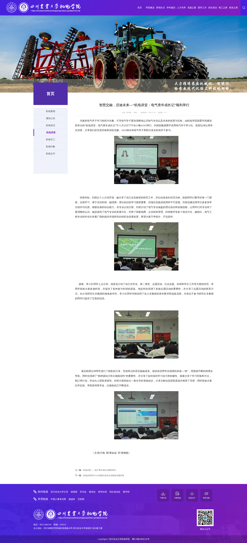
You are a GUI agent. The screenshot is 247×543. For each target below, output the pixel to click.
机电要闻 (50, 111)
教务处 (92, 492)
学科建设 (171, 7)
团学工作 (202, 7)
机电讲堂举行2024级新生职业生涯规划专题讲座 (103, 475)
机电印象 (50, 146)
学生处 (83, 492)
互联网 (81, 499)
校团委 (74, 492)
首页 (140, 7)
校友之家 (233, 7)
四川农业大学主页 (59, 492)
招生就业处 (114, 492)
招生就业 (212, 7)
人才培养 (181, 7)
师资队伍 (160, 7)
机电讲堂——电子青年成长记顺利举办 (99, 470)
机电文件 (50, 153)
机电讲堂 (51, 132)
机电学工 (50, 139)
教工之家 (223, 7)
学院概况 (150, 7)
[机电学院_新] (43, 7)
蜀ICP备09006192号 (140, 539)
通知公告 (50, 118)
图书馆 (126, 492)
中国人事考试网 (58, 499)
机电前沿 (50, 125)
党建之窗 (191, 7)
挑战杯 (72, 499)
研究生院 (102, 492)
